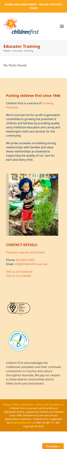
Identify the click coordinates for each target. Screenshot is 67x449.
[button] (62, 26)
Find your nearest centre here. (25, 252)
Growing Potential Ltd (23, 422)
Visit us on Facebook (19, 272)
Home (6, 50)
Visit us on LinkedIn (18, 276)
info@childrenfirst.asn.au (30, 264)
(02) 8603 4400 (25, 260)
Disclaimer (27, 404)
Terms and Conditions (49, 404)
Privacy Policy (11, 404)
